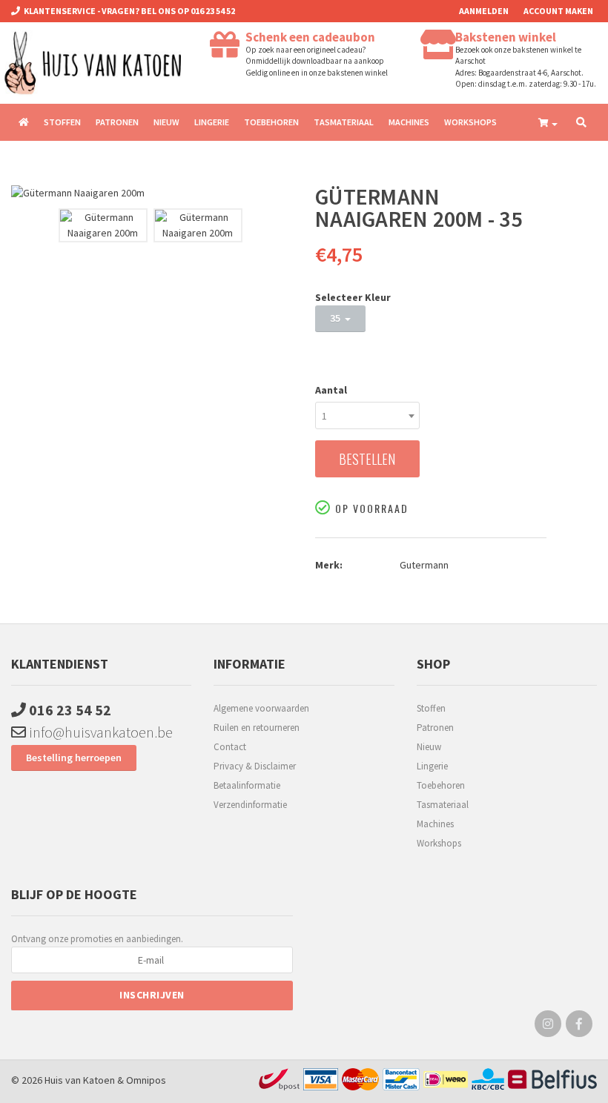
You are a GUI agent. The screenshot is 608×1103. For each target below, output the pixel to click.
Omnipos (146, 1080)
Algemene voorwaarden (261, 708)
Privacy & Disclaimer (255, 766)
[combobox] (367, 415)
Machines (409, 121)
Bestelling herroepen (74, 757)
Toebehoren (271, 121)
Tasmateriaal (344, 121)
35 (337, 318)
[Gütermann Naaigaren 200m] (152, 193)
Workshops (470, 121)
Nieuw (166, 121)
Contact (230, 747)
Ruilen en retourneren (257, 727)
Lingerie (211, 121)
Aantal (331, 390)
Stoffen (62, 121)
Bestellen (367, 458)
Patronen (117, 121)
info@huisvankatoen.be (99, 732)
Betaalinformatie (247, 785)
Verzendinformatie (250, 804)
